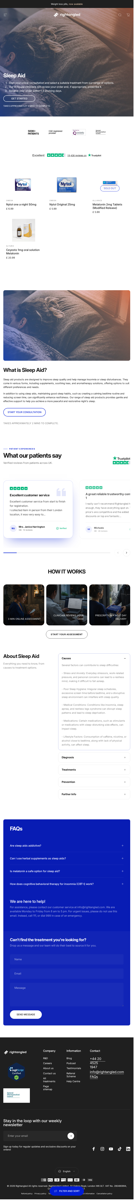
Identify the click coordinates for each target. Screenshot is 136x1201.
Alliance (97, 200)
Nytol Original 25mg (62, 204)
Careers (47, 1063)
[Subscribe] (71, 1136)
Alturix (10, 246)
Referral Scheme (71, 1075)
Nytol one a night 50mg (21, 204)
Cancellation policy (104, 1194)
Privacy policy (40, 1194)
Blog (69, 1058)
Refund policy (27, 1194)
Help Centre (73, 1081)
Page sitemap (47, 1088)
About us (48, 1068)
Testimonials (74, 1068)
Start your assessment (67, 634)
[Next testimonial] (126, 552)
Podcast (71, 1063)
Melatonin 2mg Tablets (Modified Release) (107, 206)
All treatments (49, 1080)
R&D (45, 1058)
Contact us (49, 1073)
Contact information (86, 1194)
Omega (9, 200)
